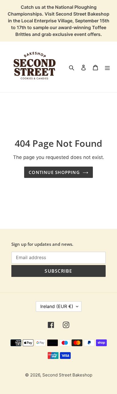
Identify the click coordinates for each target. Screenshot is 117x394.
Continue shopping (54, 172)
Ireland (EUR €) (56, 306)
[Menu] (107, 67)
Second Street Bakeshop (67, 375)
